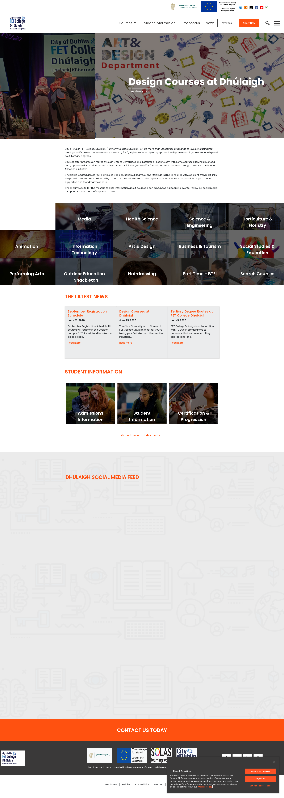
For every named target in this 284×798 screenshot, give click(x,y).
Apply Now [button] (249, 23)
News (210, 23)
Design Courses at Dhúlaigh (134, 313)
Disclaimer (111, 784)
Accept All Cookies (260, 771)
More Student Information (142, 435)
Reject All (260, 778)
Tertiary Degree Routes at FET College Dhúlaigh (192, 313)
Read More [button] (180, 91)
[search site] (267, 23)
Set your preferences (260, 785)
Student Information (159, 23)
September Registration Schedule (87, 313)
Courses (126, 23)
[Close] (274, 762)
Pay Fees (226, 23)
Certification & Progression (193, 416)
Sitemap (158, 784)
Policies (126, 784)
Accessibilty (142, 784)
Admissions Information (91, 416)
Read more (74, 342)
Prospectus (190, 23)
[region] (223, 774)
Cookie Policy (205, 786)
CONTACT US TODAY (142, 730)
